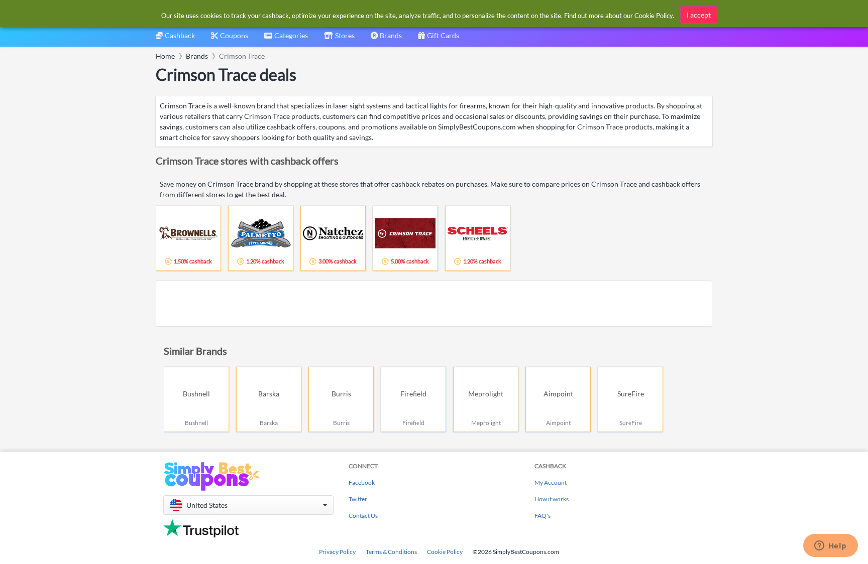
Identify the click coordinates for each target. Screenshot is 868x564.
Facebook (362, 482)
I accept (699, 15)
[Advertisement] (434, 303)
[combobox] (286, 39)
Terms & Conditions (391, 551)
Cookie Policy (445, 551)
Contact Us (363, 515)
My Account (550, 482)
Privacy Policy (337, 551)
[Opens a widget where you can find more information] (830, 546)
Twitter (358, 499)
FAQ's (542, 515)
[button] (248, 505)
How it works (551, 499)
